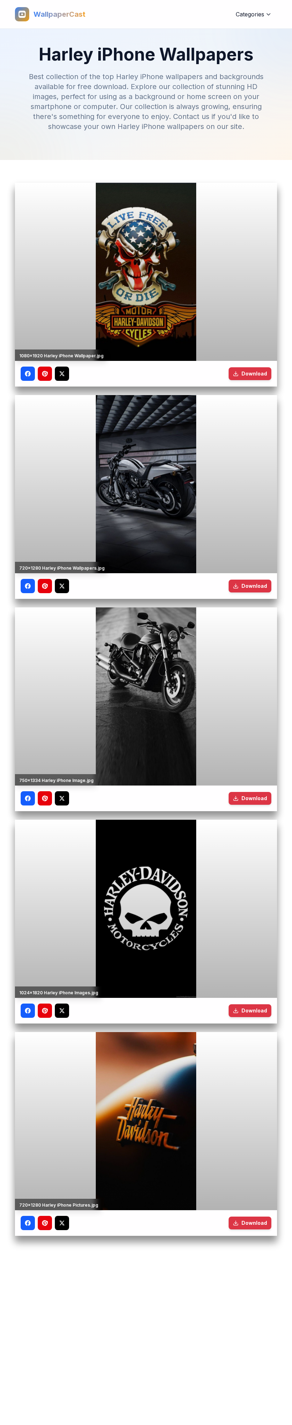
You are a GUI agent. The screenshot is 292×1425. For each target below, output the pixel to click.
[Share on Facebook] (28, 374)
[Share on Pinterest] (45, 374)
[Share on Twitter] (62, 374)
